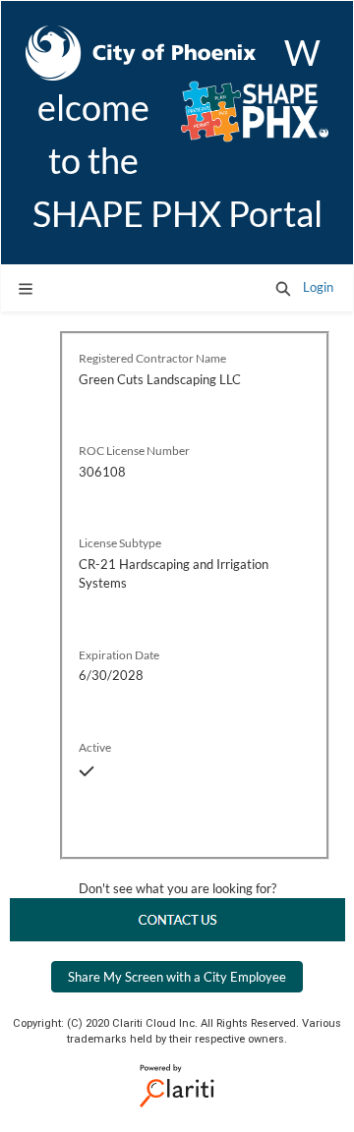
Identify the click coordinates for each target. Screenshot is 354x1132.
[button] (283, 288)
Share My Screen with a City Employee (177, 977)
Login (318, 287)
